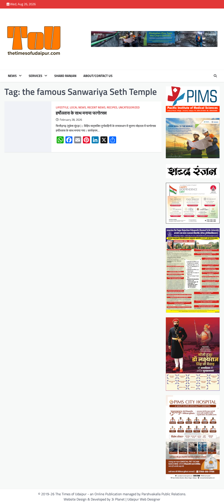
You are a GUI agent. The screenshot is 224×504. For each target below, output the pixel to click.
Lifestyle (62, 107)
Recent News (96, 107)
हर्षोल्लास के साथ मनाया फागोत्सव (81, 112)
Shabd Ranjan (65, 75)
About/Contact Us (97, 75)
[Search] (215, 76)
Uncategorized (129, 107)
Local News (78, 107)
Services (35, 75)
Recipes (112, 107)
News (12, 75)
